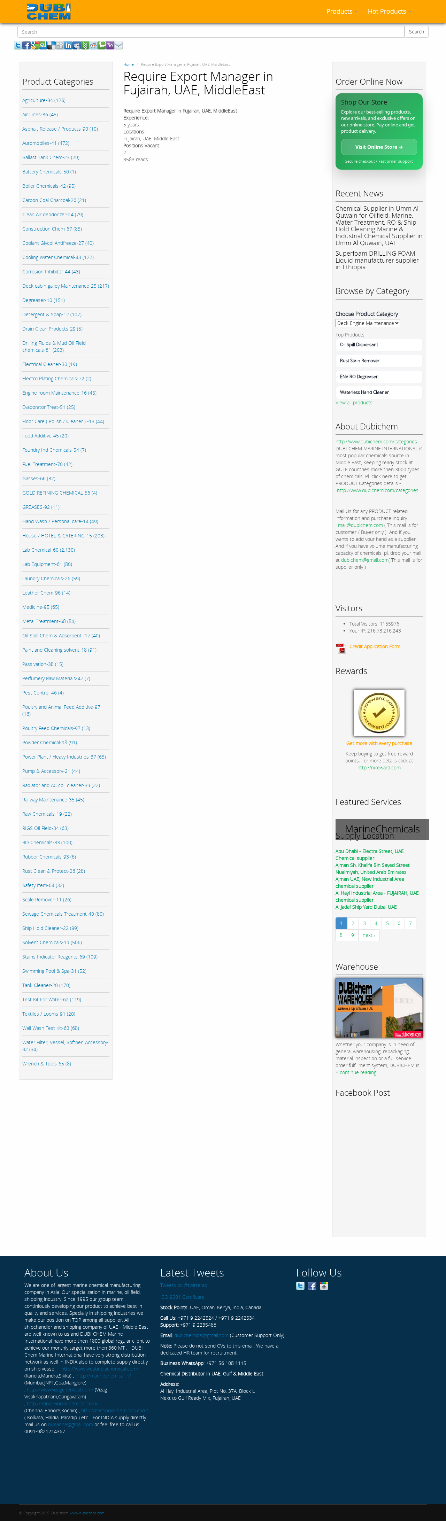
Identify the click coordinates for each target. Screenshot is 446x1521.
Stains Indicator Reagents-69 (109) (60, 956)
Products (340, 11)
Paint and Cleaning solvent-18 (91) (59, 649)
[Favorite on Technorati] (102, 44)
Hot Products (388, 11)
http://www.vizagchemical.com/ (60, 1389)
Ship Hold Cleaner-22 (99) (50, 928)
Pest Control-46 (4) (43, 692)
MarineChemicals (382, 828)
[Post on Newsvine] (85, 44)
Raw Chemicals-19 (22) (47, 813)
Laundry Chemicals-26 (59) (51, 578)
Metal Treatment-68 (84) (49, 621)
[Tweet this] (18, 44)
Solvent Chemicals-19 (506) (52, 942)
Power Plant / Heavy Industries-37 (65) (64, 756)
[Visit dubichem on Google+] (324, 1285)
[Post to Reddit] (93, 44)
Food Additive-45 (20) (45, 435)
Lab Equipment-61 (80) (47, 564)
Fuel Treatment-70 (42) (47, 464)
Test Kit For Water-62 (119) (51, 999)
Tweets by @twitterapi (184, 1285)
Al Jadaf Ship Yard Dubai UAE (366, 906)
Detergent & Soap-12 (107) (52, 314)
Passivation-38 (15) (42, 664)
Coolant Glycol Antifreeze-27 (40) (58, 243)
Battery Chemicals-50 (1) (49, 171)
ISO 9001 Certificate (182, 1297)
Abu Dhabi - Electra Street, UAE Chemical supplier (370, 854)
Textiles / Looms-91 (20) (48, 1013)
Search (416, 31)
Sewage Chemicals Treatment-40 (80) (63, 913)
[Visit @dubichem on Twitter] (300, 1285)
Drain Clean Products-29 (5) (52, 328)
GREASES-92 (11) (41, 507)
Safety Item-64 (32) (43, 885)
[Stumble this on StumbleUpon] (43, 44)
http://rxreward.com (379, 767)
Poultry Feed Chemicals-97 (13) (56, 728)
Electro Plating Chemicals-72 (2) (56, 378)
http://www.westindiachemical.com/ (99, 1368)
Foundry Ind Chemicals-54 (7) (54, 450)
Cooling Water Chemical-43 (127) (58, 257)
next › (369, 935)
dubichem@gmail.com (365, 560)
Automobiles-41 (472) (45, 143)
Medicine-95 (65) (40, 607)
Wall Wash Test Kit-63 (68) (50, 1028)
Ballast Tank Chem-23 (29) (50, 157)
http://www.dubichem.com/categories (376, 441)
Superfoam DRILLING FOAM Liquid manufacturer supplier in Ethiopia (377, 260)
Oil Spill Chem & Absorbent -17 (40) (61, 635)
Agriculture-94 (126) (44, 100)
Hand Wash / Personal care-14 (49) (60, 521)
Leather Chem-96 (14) (46, 592)
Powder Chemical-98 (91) (49, 742)
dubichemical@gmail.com (201, 1335)
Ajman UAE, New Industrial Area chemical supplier (370, 882)
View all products (354, 402)
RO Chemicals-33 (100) (47, 842)
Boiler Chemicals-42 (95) (49, 186)
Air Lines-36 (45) (40, 114)
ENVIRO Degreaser (359, 376)
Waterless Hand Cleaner (364, 392)
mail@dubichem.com (360, 525)
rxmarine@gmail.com (70, 1424)
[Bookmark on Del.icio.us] (51, 44)
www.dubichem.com (87, 1512)
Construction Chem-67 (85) (52, 228)
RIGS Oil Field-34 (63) (45, 828)
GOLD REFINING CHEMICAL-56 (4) (59, 492)
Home (128, 64)
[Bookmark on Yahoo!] (110, 44)
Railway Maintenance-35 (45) (53, 799)
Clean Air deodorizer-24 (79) (52, 214)
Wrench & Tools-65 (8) (46, 1063)
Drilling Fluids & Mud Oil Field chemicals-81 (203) (54, 346)
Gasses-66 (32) (38, 478)
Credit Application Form (374, 646)
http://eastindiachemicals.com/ (114, 1410)
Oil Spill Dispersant (359, 344)
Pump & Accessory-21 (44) (51, 771)
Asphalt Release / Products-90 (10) (60, 128)
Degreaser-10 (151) (43, 300)
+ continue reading (356, 1072)
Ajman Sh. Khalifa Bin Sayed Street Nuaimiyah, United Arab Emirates (373, 868)
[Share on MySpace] (76, 44)
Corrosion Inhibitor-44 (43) (51, 271)
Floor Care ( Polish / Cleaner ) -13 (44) (63, 421)
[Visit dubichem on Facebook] (312, 1285)
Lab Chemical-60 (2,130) (48, 549)
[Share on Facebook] (26, 44)
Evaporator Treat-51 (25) (48, 407)
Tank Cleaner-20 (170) (46, 985)
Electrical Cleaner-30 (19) (49, 364)
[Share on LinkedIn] (68, 44)
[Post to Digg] (60, 44)
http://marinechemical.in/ (104, 1375)
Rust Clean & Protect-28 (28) (53, 871)
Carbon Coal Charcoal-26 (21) (54, 200)
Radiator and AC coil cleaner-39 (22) (61, 785)
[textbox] (211, 32)
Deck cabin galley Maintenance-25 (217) (65, 285)
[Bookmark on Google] (35, 44)
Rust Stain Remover (359, 360)
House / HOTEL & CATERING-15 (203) (63, 535)
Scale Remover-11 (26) (46, 899)
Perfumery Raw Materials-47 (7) (56, 678)
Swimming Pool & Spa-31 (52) (54, 971)
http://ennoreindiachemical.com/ (62, 1403)
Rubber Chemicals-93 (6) (49, 856)
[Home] (51, 11)
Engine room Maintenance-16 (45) (59, 392)
